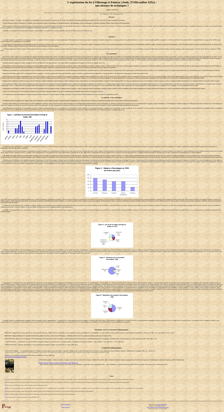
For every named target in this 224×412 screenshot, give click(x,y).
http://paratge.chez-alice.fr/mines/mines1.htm (158, 407)
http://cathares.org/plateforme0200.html (16, 357)
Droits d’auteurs (65, 407)
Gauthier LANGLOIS (162, 404)
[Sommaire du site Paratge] (6, 410)
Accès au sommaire (65, 404)
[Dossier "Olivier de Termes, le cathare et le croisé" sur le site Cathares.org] (9, 372)
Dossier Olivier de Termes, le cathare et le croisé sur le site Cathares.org (58, 363)
